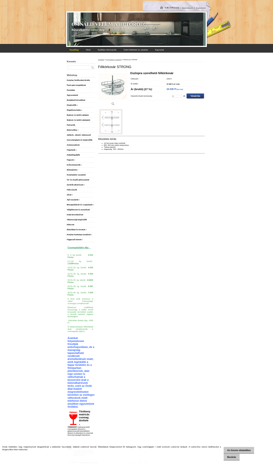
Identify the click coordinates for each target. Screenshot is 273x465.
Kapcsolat (159, 50)
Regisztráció (201, 8)
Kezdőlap (101, 59)
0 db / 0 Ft (172, 8)
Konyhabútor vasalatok (113, 59)
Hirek (88, 50)
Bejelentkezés (187, 8)
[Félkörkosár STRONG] (113, 89)
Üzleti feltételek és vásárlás (136, 50)
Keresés (71, 61)
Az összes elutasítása (239, 450)
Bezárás (231, 457)
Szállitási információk (107, 50)
